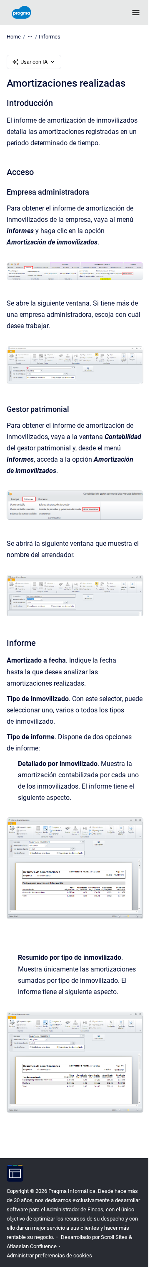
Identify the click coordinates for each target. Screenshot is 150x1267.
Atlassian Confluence (32, 1246)
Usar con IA (34, 62)
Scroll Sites (114, 1237)
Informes (49, 36)
